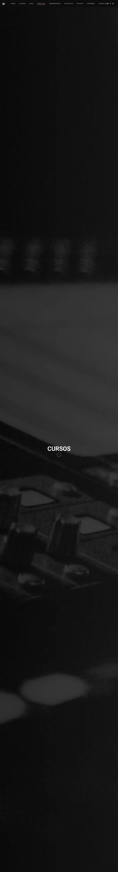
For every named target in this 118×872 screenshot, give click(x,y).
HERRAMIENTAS (55, 3)
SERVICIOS (41, 3)
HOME (13, 3)
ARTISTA (80, 3)
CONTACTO (103, 3)
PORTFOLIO (68, 3)
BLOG (32, 3)
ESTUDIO (22, 3)
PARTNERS (91, 3)
